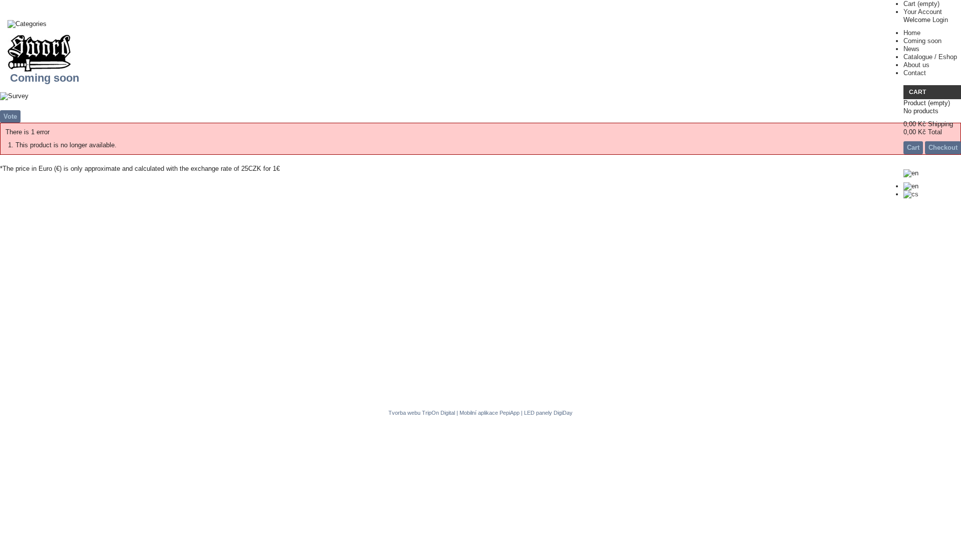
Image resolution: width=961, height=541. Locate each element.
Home (911, 33)
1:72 (21, 59)
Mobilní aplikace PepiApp (489, 413)
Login (940, 20)
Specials (494, 373)
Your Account (922, 12)
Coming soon (922, 41)
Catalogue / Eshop (930, 57)
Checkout (942, 147)
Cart (921, 4)
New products (544, 373)
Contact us (654, 373)
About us (916, 65)
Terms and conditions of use (340, 373)
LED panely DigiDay (548, 413)
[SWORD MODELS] (39, 54)
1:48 (21, 41)
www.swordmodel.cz (493, 389)
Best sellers (602, 373)
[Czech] (910, 194)
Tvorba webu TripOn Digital (421, 413)
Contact (914, 73)
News (911, 49)
